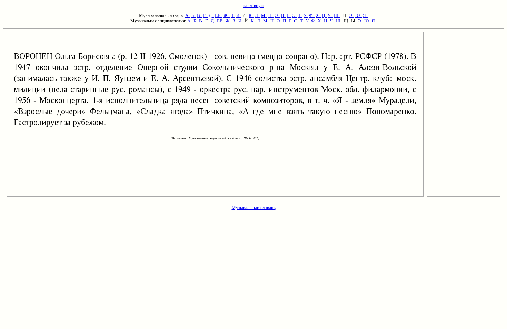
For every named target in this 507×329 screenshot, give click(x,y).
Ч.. (330, 15)
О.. (277, 15)
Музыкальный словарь (254, 207)
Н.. (271, 15)
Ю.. (358, 15)
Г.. (205, 15)
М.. (264, 15)
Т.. (300, 15)
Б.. (193, 15)
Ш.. (337, 15)
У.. (306, 15)
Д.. (211, 15)
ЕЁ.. (218, 15)
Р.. (289, 15)
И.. (238, 15)
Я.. (365, 15)
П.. (283, 15)
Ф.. (312, 15)
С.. (294, 15)
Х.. (318, 15)
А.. (187, 15)
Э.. (351, 15)
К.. (251, 15)
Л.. (257, 15)
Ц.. (324, 15)
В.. (199, 15)
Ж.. (226, 15)
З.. (233, 15)
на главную (253, 5)
